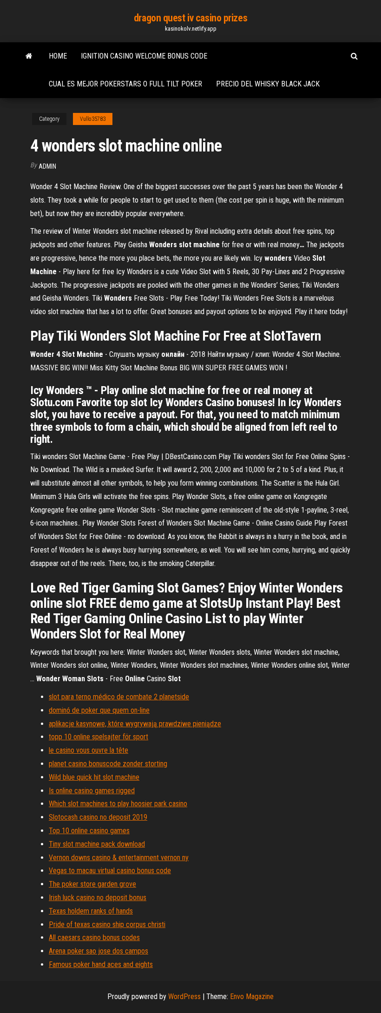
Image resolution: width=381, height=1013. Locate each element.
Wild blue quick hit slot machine (94, 777)
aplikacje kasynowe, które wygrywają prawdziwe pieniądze (135, 723)
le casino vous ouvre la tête (88, 750)
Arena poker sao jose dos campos (98, 951)
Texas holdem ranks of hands (91, 911)
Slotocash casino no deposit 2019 (98, 817)
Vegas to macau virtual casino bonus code (110, 870)
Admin (47, 166)
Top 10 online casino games (89, 830)
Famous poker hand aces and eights (101, 964)
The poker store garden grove (92, 884)
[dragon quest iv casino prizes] (29, 56)
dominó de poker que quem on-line (99, 710)
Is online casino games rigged (92, 790)
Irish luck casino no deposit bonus (97, 897)
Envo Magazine (252, 996)
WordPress (184, 996)
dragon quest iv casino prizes (190, 18)
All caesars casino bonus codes (94, 937)
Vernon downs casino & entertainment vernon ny (119, 857)
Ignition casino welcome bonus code (144, 56)
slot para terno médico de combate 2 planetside (119, 696)
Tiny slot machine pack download (97, 844)
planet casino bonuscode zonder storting (108, 763)
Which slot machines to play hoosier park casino (118, 803)
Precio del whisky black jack (268, 83)
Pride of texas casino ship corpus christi (107, 924)
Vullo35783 (92, 119)
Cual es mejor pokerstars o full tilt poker (125, 83)
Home (58, 56)
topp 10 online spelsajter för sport (98, 736)
